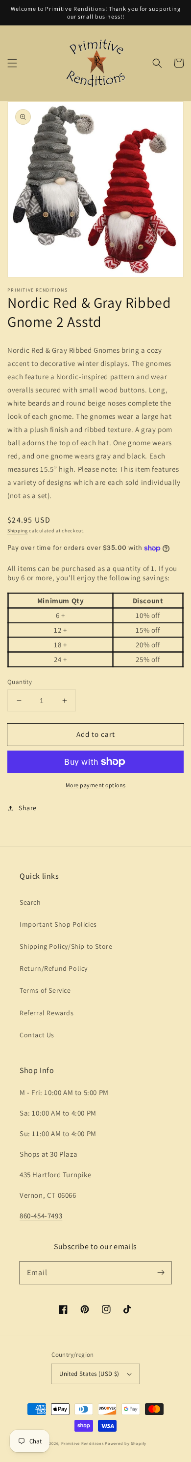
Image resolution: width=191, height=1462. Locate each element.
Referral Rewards (47, 1012)
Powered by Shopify (125, 1443)
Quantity (19, 682)
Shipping (17, 530)
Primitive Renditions (82, 1443)
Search (30, 902)
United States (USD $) (89, 1374)
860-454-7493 (41, 1215)
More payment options (96, 785)
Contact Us (37, 1034)
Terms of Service (45, 990)
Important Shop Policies (58, 924)
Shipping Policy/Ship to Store (66, 946)
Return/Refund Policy (54, 968)
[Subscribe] (160, 1272)
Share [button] (28, 807)
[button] (12, 63)
